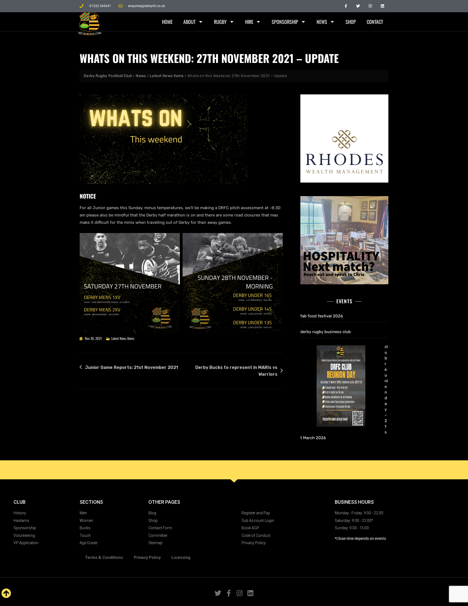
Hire (249, 21)
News (322, 21)
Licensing (180, 557)
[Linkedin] (382, 6)
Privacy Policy (147, 557)
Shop (351, 21)
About (189, 21)
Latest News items (122, 338)
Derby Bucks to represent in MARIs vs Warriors (236, 371)
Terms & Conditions (104, 557)
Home (167, 21)
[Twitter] (358, 6)
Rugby (220, 21)
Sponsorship (285, 21)
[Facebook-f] (346, 6)
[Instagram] (370, 6)
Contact (375, 21)
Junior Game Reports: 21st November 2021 (131, 367)
